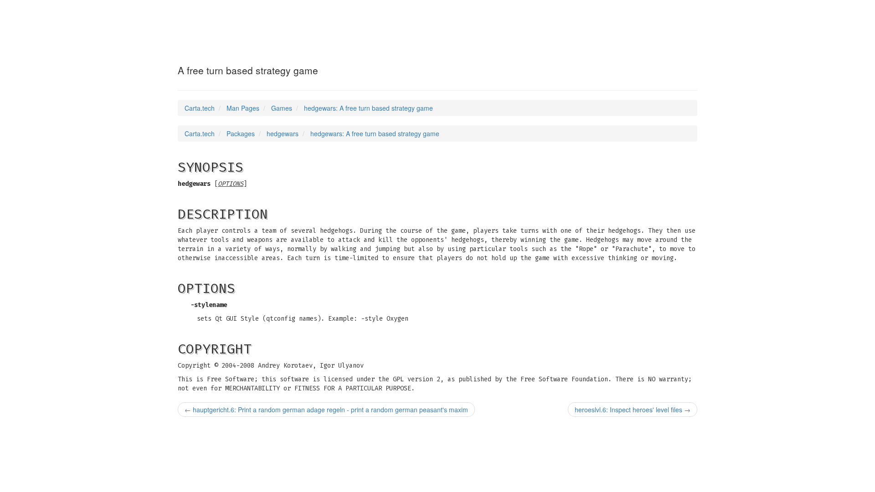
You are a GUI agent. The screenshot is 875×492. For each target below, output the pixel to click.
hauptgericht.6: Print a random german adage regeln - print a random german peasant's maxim (326, 409)
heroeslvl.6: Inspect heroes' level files (632, 409)
